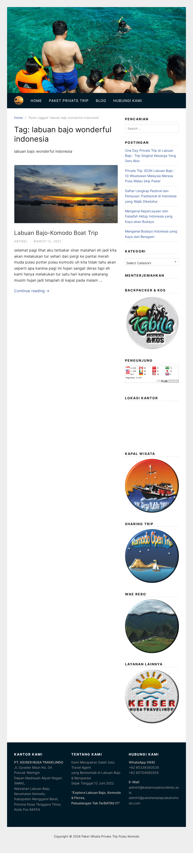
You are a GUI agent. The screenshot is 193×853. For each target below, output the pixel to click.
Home (36, 100)
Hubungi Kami (127, 100)
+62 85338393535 (144, 767)
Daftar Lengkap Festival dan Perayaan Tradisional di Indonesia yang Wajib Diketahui (151, 196)
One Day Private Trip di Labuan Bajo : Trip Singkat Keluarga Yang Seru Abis (150, 155)
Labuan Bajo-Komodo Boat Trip (56, 232)
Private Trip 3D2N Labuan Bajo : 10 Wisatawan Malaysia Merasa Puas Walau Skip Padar (149, 176)
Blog (101, 100)
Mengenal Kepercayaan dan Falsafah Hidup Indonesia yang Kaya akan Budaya (149, 216)
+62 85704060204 (144, 773)
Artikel (21, 241)
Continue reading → (31, 290)
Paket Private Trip (69, 100)
